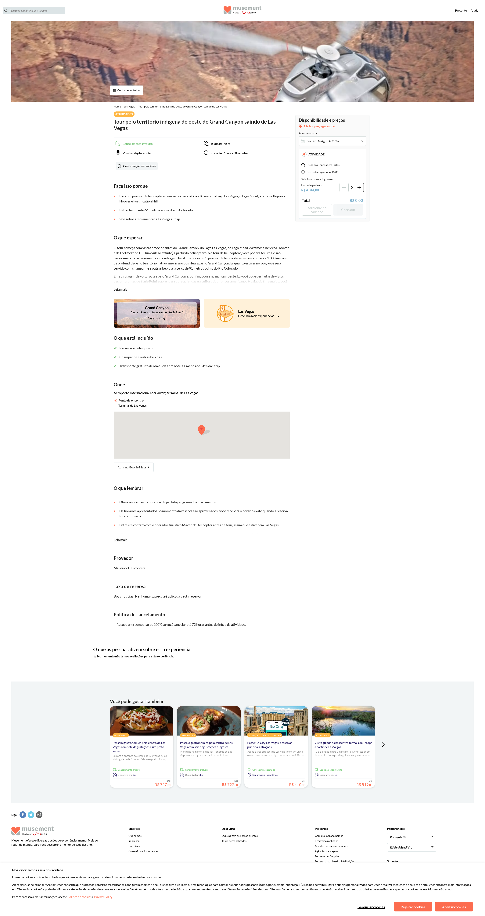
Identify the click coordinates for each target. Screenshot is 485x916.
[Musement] (242, 10)
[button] (332, 154)
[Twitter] (30, 814)
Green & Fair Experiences (143, 851)
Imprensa (133, 840)
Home (117, 106)
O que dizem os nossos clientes (240, 835)
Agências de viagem (326, 851)
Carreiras (134, 846)
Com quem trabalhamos (329, 835)
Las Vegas (129, 106)
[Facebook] (22, 814)
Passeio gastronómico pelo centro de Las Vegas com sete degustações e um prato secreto (139, 747)
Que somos (135, 835)
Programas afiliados (326, 840)
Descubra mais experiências (256, 316)
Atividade (316, 154)
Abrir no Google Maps (132, 467)
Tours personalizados (234, 840)
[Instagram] (38, 814)
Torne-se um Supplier (327, 856)
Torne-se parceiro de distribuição (334, 861)
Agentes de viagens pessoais (331, 846)
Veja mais (154, 318)
